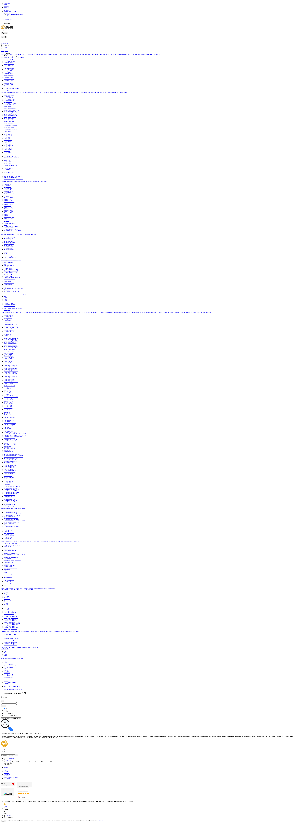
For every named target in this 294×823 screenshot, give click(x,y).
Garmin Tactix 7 (8, 135)
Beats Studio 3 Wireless (9, 424)
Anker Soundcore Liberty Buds (11, 489)
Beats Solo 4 (7, 427)
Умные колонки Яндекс (10, 511)
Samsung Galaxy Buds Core (10, 345)
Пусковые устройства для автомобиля (37, 588)
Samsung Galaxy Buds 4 (10, 339)
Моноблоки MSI (8, 199)
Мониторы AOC (8, 215)
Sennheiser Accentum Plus (10, 461)
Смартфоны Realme (9, 68)
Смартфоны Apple (8, 59)
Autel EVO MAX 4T (9, 614)
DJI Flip (6, 604)
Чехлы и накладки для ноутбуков (12, 230)
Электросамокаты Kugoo (10, 640)
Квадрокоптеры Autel (16, 589)
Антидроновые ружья (32, 647)
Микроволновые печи (9, 565)
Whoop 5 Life (7, 160)
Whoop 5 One (7, 163)
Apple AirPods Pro (8, 316)
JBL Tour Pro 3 (7, 412)
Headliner (6, 654)
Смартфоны (4, 57)
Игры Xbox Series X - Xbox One (12, 277)
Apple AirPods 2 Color (9, 331)
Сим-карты (22, 57)
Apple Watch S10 (8, 102)
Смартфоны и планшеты (10, 682)
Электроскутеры (5, 631)
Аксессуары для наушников (204, 312)
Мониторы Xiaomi (8, 208)
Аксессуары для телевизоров (22, 234)
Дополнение (7, 778)
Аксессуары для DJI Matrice (11, 627)
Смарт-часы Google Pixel (59, 92)
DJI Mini (6, 592)
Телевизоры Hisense (9, 246)
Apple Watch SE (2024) (9, 104)
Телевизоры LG (8, 239)
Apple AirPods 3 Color (9, 330)
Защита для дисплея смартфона (12, 686)
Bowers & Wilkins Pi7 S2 (10, 473)
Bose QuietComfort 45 (9, 438)
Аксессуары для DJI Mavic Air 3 (12, 619)
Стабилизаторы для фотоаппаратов (13, 308)
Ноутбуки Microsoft (9, 194)
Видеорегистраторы (6, 588)
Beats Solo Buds (8, 428)
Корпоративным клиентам (11, 777)
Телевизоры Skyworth (9, 242)
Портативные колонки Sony (11, 518)
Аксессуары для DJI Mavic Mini (12, 622)
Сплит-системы (8, 558)
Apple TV (6, 252)
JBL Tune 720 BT (8, 403)
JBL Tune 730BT (8, 390)
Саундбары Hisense (9, 533)
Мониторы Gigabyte (9, 217)
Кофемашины (7, 569)
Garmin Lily (7, 138)
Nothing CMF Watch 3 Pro (10, 165)
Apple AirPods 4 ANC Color (11, 327)
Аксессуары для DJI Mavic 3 (11, 616)
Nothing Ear (7, 484)
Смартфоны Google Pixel (10, 66)
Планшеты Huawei (8, 81)
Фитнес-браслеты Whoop (72, 92)
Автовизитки (51, 588)
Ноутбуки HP (7, 189)
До (1, 704)
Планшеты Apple (8, 77)
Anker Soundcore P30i (9, 497)
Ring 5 (5, 662)
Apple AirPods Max (8, 315)
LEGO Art (6, 668)
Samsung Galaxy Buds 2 (10, 347)
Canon (5, 299)
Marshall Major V (8, 446)
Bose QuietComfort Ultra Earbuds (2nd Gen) (14, 435)
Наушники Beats (70, 312)
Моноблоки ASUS (8, 197)
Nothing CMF (7, 482)
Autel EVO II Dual (8, 611)
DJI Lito (6, 606)
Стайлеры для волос (9, 580)
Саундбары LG (7, 531)
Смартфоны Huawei (9, 64)
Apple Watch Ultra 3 (9, 95)
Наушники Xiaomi (52, 312)
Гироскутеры (42, 631)
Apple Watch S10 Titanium (10, 103)
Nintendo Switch (8, 268)
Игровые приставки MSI (10, 272)
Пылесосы (18, 541)
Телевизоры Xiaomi (9, 241)
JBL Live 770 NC (8, 409)
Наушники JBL (62, 312)
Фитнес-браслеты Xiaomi (10, 129)
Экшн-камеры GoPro (9, 306)
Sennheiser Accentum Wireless (11, 459)
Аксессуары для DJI (28, 589)
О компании (7, 768)
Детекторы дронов (21, 647)
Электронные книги (17, 664)
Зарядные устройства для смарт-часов (13, 179)
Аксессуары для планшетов (11, 90)
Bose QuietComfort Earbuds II (11, 439)
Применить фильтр (5, 718)
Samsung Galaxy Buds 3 (10, 342)
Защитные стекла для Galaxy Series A (13, 689)
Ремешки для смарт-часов (10, 177)
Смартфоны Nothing (9, 75)
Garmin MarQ (7, 131)
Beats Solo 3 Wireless (9, 425)
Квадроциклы (56, 631)
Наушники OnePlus (138, 312)
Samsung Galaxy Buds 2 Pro (11, 346)
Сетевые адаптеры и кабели (11, 229)
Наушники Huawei (43, 312)
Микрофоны (7, 310)
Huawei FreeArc (8, 358)
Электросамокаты (25, 631)
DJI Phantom (7, 599)
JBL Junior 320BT (8, 394)
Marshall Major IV (8, 447)
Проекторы (33, 234)
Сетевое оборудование (9, 223)
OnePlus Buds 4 (8, 478)
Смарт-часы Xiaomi (37, 92)
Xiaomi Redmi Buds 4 (9, 380)
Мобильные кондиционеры (11, 557)
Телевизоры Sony (8, 238)
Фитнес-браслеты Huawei (10, 125)
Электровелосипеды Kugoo (11, 636)
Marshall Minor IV (8, 450)
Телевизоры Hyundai (9, 249)
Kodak (5, 300)
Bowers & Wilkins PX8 (9, 468)
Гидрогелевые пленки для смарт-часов (14, 176)
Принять (3, 821)
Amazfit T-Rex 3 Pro (9, 168)
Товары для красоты (6, 574)
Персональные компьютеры (25, 181)
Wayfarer (6, 651)
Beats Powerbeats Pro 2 (9, 419)
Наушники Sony (23, 312)
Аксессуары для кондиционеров (12, 560)
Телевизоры (4, 234)
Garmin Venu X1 (8, 140)
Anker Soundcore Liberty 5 (10, 493)
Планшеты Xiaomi (8, 80)
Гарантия (6, 775)
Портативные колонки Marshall (12, 515)
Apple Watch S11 (8, 96)
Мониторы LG (7, 206)
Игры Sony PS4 (8, 276)
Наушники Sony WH (9, 335)
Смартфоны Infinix (8, 72)
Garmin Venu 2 (7, 144)
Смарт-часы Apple (5, 92)
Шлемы (6, 285)
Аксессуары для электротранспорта (69, 631)
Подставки (6, 290)
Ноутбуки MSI (7, 187)
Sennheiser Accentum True (10, 462)
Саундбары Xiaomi (8, 534)
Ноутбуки (3, 181)
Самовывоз (7, 774)
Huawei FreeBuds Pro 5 (9, 354)
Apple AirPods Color (13, 312)
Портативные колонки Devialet (12, 519)
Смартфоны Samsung (9, 61)
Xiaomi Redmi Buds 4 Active (11, 382)
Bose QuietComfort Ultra (10, 432)
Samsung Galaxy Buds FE (10, 349)
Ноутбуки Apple (8, 184)
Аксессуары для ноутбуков (40, 181)
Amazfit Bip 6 (7, 169)
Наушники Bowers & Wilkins (125, 312)
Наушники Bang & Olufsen (150, 312)
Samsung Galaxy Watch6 (10, 117)
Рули (5, 287)
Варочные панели (8, 562)
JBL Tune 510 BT (8, 408)
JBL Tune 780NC (8, 392)
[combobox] (8, 35)
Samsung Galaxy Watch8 (10, 111)
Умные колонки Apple (9, 516)
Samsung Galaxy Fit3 (9, 121)
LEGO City (6, 670)
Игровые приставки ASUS (11, 271)
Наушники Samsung (32, 312)
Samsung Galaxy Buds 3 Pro (11, 341)
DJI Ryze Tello (7, 600)
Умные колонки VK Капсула (11, 522)
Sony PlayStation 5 (8, 262)
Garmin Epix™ (7, 137)
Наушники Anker (191, 312)
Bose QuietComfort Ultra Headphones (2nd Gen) (16, 434)
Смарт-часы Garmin (48, 92)
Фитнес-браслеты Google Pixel (12, 157)
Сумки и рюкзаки (8, 231)
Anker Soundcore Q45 (9, 499)
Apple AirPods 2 (8, 320)
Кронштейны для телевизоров (11, 256)
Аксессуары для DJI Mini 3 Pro (12, 623)
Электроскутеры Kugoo (10, 634)
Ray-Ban (3, 649)
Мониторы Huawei (8, 218)
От (1, 702)
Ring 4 (5, 660)
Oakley (7, 649)
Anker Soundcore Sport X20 (11, 488)
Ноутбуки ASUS (8, 185)
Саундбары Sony (8, 530)
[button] (1, 40)
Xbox (5, 264)
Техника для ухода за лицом (11, 583)
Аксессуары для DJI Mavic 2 (11, 618)
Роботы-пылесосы (8, 549)
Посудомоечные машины (10, 568)
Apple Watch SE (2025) (9, 99)
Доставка (6, 771)
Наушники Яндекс (173, 312)
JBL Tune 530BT (8, 391)
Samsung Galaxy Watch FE (10, 115)
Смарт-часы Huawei (27, 92)
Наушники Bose (79, 312)
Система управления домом (8, 541)
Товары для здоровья (16, 574)
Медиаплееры (10, 234)
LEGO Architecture (8, 667)
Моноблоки (9, 181)
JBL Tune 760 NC (8, 401)
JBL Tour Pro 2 (7, 413)
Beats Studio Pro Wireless (10, 423)
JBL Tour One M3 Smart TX (11, 397)
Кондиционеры (25, 541)
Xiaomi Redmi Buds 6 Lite (10, 372)
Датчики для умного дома (10, 543)
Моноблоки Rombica (9, 202)
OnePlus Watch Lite (8, 172)
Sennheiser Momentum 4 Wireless (12, 454)
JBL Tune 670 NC (8, 402)
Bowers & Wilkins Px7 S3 (10, 465)
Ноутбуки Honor (8, 192)
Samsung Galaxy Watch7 (10, 114)
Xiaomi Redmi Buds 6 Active (11, 371)
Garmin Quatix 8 (8, 149)
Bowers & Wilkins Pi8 (9, 472)
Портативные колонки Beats (11, 524)
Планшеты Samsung (9, 79)
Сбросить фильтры (16, 718)
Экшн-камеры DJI (8, 303)
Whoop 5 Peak (7, 161)
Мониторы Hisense (8, 207)
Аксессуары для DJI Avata (10, 629)
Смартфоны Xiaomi (9, 62)
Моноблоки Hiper (8, 200)
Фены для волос (8, 577)
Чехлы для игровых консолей (11, 291)
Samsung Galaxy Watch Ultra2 (11, 110)
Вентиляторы (65, 541)
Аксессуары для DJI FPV (10, 626)
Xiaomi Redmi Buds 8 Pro (10, 365)
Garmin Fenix (7, 133)
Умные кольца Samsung (7, 658)
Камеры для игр (8, 284)
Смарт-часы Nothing (85, 92)
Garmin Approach (8, 153)
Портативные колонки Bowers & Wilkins (14, 520)
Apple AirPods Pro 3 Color (10, 324)
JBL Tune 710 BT (8, 405)
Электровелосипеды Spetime (11, 638)
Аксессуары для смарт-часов (119, 92)
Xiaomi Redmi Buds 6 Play (10, 373)
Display (5, 655)
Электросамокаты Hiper (10, 643)
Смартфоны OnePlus (9, 69)
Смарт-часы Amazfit (96, 92)
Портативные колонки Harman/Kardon (14, 513)
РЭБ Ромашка (4, 647)
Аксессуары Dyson (8, 581)
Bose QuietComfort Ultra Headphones (13, 436)
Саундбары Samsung (9, 528)
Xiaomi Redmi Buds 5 (9, 377)
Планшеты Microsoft (9, 83)
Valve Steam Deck (8, 266)
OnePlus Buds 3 (8, 476)
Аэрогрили (6, 572)
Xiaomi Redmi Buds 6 (9, 375)
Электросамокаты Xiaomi (10, 645)
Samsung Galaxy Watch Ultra (11, 112)
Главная (6, 681)
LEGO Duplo (7, 671)
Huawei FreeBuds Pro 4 (9, 362)
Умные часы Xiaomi (9, 127)
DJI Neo (6, 603)
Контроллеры (7, 281)
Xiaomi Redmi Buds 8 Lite (10, 366)
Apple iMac (6, 196)
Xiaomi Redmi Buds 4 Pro (10, 379)
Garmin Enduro (7, 152)
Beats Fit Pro (7, 421)
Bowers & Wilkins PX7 (9, 466)
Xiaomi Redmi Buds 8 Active (11, 368)
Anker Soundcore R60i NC (10, 490)
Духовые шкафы (8, 566)
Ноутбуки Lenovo (8, 188)
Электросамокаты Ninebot (10, 642)
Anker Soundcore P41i (9, 495)
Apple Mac (6, 221)
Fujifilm (6, 298)
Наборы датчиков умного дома (12, 545)
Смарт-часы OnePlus (106, 92)
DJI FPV (6, 597)
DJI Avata (6, 601)
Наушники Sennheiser (99, 312)
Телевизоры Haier (8, 248)
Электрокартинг (34, 631)
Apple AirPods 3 (8, 319)
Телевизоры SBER (8, 245)
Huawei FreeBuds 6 (8, 356)
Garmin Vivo (7, 151)
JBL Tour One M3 (8, 395)
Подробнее (100, 820)
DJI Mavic (6, 594)
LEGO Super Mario (8, 677)
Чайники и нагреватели (10, 570)
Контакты (6, 773)
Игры (13, 260)
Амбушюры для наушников (11, 505)
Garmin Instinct (7, 146)
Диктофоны (22, 508)
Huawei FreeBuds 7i (9, 357)
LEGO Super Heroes (9, 675)
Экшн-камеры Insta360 (9, 304)
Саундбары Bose (8, 537)
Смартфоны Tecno (8, 73)
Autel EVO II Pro (8, 609)
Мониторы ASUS (8, 211)
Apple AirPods (4, 312)
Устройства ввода (8, 227)
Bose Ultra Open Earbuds (10, 440)
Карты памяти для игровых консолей (13, 288)
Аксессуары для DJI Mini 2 (11, 625)
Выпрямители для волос (10, 578)
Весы (5, 585)
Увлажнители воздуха (56, 541)
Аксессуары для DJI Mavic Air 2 (12, 620)
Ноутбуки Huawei (8, 191)
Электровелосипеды (15, 631)
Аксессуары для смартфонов (11, 88)
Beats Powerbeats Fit (9, 420)
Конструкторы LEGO (6, 664)
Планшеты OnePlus (9, 84)
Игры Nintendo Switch (9, 279)
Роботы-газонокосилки (75, 541)
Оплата (6, 770)
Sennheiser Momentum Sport (11, 458)
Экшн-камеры (12, 294)
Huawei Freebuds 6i (8, 360)
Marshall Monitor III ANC (10, 443)
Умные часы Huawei (9, 123)
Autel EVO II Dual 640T (10, 612)
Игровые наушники (9, 283)
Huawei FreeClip (8, 361)
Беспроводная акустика (7, 508)
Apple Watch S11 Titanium (10, 97)
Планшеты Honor (8, 86)
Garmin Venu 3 (7, 142)
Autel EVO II (7, 608)
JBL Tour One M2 (8, 398)
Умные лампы (7, 546)
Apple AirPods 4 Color (9, 328)
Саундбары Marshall (9, 535)
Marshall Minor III (8, 451)
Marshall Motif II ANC (9, 449)
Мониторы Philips (8, 210)
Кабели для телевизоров (10, 257)
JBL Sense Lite (7, 388)
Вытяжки (6, 564)
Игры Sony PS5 (8, 275)
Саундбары (16, 508)
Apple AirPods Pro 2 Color (10, 326)
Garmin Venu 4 (7, 141)
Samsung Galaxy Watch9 (10, 108)
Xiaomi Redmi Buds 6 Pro (10, 369)
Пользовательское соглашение (15, 14)
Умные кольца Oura (18, 658)
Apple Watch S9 (8, 106)
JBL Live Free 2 (8, 387)
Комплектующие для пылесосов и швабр (14, 554)
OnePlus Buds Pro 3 (9, 477)
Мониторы (15, 181)
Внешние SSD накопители (11, 226)
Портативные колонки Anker (11, 526)
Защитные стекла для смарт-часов (12, 175)
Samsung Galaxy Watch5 (10, 118)
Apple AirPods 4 (8, 318)
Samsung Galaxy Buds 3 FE (10, 343)
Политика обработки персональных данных (18, 15)
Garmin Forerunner (8, 145)
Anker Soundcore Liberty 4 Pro (11, 492)
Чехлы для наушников (9, 504)
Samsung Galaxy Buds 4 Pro (11, 338)
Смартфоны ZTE (8, 71)
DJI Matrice (6, 596)
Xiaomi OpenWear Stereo (10, 383)
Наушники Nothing (163, 312)
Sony (5, 296)
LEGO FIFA (7, 673)
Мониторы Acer (8, 214)
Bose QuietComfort (8, 431)
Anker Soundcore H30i (9, 496)
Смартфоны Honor (8, 65)
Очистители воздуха (44, 541)
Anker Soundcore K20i (9, 502)
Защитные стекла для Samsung (12, 687)
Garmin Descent (8, 148)
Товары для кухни (34, 541)
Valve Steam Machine (9, 265)
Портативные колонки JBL (11, 512)
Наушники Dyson (182, 312)
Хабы (5, 225)
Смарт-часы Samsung (15, 92)
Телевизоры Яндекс (9, 244)
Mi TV (5, 253)
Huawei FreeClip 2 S (9, 351)
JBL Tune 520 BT (8, 406)
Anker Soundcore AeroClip (10, 500)
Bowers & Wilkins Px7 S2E (10, 470)
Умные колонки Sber (9, 523)
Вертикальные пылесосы (10, 550)
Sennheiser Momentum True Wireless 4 (13, 455)
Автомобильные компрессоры (19, 588)
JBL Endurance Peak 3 (9, 386)
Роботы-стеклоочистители (10, 553)
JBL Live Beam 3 (8, 410)
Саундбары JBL (8, 538)
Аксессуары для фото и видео (24, 294)
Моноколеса (49, 631)
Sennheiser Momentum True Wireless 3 (13, 457)
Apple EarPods (7, 322)
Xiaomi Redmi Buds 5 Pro (10, 376)
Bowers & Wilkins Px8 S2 (10, 469)
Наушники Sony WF (9, 334)
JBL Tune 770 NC (8, 399)
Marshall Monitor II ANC (10, 444)
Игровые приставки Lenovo (11, 269)
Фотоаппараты (4, 294)
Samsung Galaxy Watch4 (10, 119)
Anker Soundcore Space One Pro (12, 486)
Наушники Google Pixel (111, 312)
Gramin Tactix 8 (8, 134)
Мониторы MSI (8, 213)
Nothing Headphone (9, 481)
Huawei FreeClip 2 (8, 353)
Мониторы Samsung (9, 204)
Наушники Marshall (89, 312)
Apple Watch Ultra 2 (9, 100)
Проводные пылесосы (9, 551)
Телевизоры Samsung (9, 237)
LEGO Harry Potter (8, 674)
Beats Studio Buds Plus (9, 417)
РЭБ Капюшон (12, 647)
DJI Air (5, 593)
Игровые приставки (6, 260)
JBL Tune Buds (7, 415)
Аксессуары (16, 57)
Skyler (5, 653)
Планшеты (10, 57)
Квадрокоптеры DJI (6, 589)
